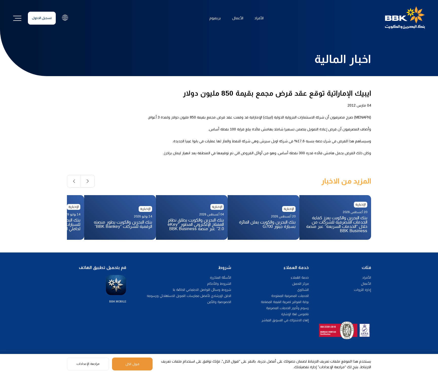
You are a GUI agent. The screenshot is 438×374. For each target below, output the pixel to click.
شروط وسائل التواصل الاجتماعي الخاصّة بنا (202, 290)
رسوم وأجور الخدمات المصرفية (287, 308)
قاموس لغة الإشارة (295, 314)
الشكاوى (303, 290)
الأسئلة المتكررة (220, 277)
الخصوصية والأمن (219, 302)
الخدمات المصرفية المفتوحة (290, 296)
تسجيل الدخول (42, 18)
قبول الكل (132, 364)
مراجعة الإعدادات (88, 364)
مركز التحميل (300, 283)
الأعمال (237, 18)
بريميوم (215, 18)
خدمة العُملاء (300, 277)
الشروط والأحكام (219, 283)
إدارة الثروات (362, 290)
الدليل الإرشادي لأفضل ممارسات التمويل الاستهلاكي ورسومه (189, 296)
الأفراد (259, 18)
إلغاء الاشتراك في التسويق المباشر (285, 320)
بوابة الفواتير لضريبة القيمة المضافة (285, 302)
